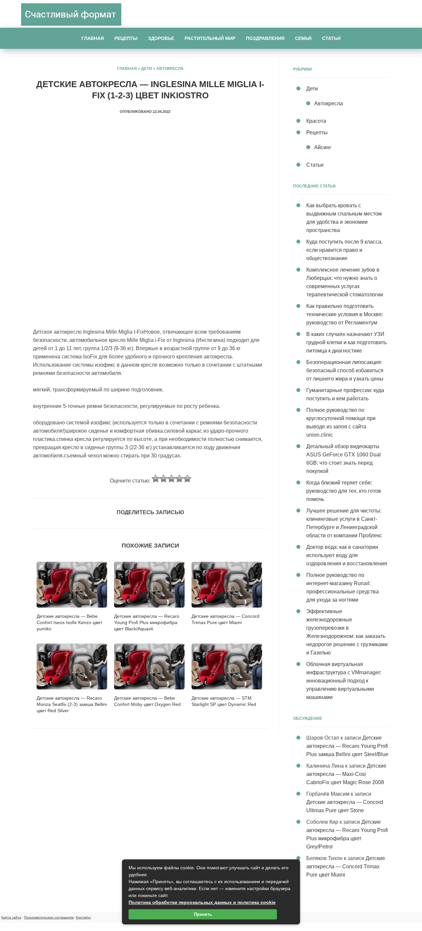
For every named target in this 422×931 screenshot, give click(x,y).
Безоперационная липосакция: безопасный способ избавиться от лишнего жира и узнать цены (344, 370)
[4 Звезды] (179, 478)
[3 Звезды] (171, 478)
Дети (146, 68)
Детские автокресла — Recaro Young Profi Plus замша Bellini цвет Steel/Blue (347, 746)
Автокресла (170, 68)
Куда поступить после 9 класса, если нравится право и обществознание (344, 250)
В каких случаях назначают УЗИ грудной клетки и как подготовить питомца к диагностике (346, 342)
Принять (203, 914)
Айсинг (322, 147)
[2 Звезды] (163, 478)
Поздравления (265, 38)
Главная (92, 38)
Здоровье (161, 38)
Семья (303, 38)
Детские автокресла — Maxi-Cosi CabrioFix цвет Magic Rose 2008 (346, 774)
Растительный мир (210, 38)
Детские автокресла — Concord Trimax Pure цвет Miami (345, 866)
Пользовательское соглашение (49, 917)
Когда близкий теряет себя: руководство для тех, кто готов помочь (343, 491)
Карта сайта (11, 917)
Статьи (331, 38)
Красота (316, 121)
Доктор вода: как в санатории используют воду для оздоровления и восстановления (346, 555)
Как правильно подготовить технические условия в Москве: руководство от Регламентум (344, 314)
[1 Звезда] (156, 478)
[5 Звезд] (187, 478)
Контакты (83, 917)
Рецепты (125, 38)
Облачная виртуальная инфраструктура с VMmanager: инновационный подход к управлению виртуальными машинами (343, 680)
